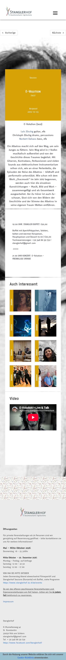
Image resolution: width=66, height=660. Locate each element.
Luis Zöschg (27, 131)
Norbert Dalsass (27, 138)
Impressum (8, 601)
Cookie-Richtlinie (25, 657)
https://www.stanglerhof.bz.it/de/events (22, 582)
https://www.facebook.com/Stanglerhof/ (22, 642)
